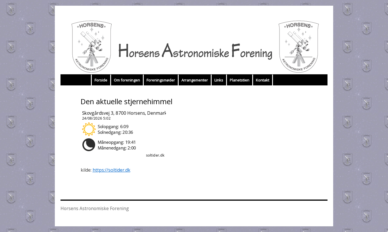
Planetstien (239, 80)
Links (218, 80)
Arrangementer (195, 80)
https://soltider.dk (111, 170)
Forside (101, 80)
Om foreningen (127, 80)
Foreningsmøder (161, 80)
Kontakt (262, 80)
